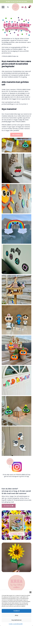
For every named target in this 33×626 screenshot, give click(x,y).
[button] (30, 592)
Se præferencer (17, 620)
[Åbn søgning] (8, 7)
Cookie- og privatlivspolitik (16, 624)
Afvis (16, 615)
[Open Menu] (3, 7)
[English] (22, 7)
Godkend (16, 611)
